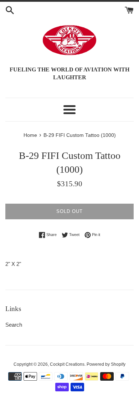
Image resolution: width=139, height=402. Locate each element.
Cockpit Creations (67, 364)
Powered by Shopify (106, 364)
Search (13, 325)
